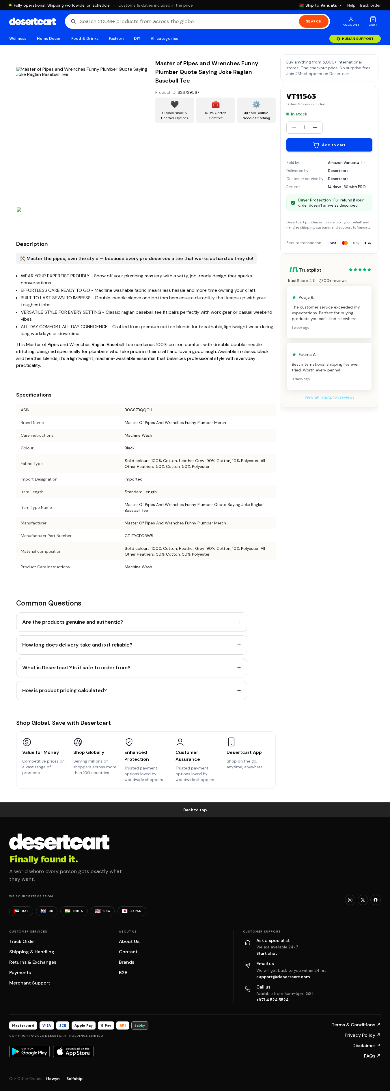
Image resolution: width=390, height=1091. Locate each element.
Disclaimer (366, 1046)
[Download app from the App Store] (73, 1051)
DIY (137, 38)
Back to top (195, 809)
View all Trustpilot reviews (329, 397)
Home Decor (49, 38)
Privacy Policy (363, 1035)
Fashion (116, 38)
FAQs (372, 1056)
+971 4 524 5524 (272, 999)
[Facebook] (375, 900)
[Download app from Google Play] (29, 1051)
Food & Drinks (84, 38)
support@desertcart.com (283, 976)
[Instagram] (350, 900)
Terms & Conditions (356, 1025)
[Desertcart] (32, 21)
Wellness (18, 38)
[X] (363, 900)
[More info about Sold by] (362, 162)
